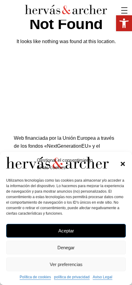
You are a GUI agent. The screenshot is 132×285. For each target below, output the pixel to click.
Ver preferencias (66, 264)
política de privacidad (72, 277)
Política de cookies (35, 277)
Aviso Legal (102, 277)
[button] (123, 164)
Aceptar (66, 230)
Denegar (66, 247)
